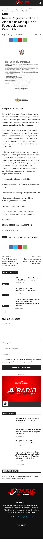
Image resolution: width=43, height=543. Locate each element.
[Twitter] (15, 40)
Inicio (3, 9)
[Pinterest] (20, 40)
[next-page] (6, 312)
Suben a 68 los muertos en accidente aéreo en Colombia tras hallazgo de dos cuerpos (28, 431)
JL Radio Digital (9, 35)
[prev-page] (3, 312)
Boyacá (9, 9)
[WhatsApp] (25, 40)
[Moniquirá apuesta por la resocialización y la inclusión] (8, 292)
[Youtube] (29, 529)
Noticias (34, 237)
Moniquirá (16, 9)
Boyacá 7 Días (18, 237)
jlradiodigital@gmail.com (26, 517)
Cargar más (20, 464)
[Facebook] (11, 40)
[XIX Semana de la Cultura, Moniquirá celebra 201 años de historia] (8, 281)
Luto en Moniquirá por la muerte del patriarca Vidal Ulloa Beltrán (32, 261)
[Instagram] (19, 529)
